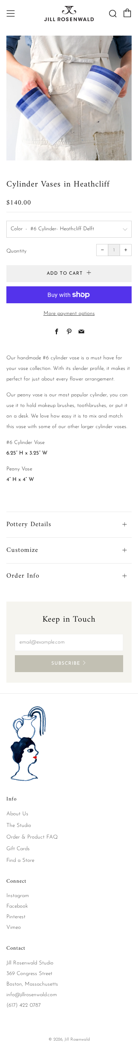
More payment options (69, 313)
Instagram (17, 895)
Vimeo (13, 927)
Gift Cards (18, 849)
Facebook (17, 906)
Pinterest (15, 917)
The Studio (18, 825)
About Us (17, 814)
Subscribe (65, 663)
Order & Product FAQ (32, 837)
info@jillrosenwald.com (31, 995)
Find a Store (20, 860)
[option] (69, 98)
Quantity (16, 251)
